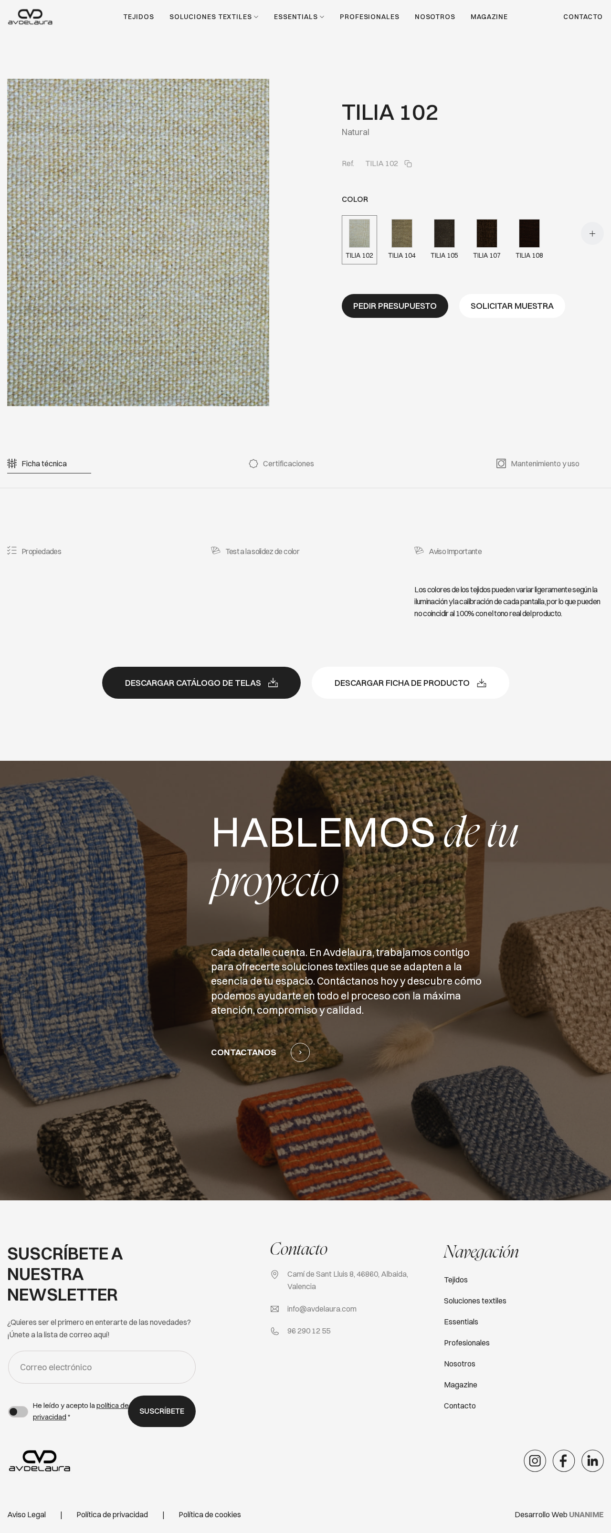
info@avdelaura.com (322, 1308)
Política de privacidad (112, 1514)
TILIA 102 (359, 255)
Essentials (296, 16)
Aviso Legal (26, 1514)
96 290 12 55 (308, 1330)
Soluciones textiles (210, 16)
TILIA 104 (402, 255)
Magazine (489, 16)
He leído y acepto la (81, 1411)
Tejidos (138, 16)
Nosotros (435, 16)
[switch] (18, 1412)
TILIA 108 (529, 255)
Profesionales (370, 16)
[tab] (44, 463)
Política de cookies (210, 1514)
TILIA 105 (444, 255)
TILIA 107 (487, 255)
